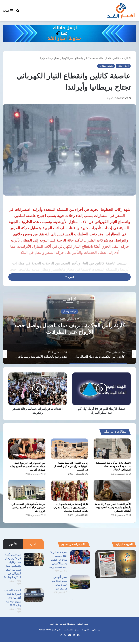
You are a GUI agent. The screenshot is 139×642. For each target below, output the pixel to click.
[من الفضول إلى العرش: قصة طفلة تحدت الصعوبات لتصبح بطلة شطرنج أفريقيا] (26, 448)
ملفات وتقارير (106, 66)
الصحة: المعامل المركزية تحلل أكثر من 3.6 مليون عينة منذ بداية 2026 (12, 598)
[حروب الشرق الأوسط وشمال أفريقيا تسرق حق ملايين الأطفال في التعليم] (69, 448)
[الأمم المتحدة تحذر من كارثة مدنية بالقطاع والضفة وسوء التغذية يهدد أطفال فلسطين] (112, 490)
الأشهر (13, 544)
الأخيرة (33, 544)
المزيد (114, 58)
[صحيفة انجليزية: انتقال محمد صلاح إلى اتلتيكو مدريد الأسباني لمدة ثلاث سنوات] (80, 557)
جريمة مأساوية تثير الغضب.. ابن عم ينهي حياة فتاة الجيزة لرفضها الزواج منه (28, 507)
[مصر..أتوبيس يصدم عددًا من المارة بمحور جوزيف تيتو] (80, 582)
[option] (69, 328)
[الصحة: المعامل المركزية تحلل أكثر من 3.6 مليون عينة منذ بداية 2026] (34, 595)
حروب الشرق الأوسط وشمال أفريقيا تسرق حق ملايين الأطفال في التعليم (71, 466)
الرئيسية (124, 58)
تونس (69, 311)
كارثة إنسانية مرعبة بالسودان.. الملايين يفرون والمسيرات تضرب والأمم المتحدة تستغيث (70, 507)
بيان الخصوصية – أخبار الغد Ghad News (59, 629)
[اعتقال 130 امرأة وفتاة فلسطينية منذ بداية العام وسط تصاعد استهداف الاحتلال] (112, 448)
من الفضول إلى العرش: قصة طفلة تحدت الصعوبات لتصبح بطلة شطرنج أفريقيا (27, 466)
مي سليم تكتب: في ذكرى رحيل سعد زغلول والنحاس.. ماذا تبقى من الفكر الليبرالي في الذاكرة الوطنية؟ (12, 566)
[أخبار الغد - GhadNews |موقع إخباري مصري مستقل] (120, 11)
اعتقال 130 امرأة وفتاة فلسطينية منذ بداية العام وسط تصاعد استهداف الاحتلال (113, 466)
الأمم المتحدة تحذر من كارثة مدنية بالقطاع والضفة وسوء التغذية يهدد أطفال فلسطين (113, 507)
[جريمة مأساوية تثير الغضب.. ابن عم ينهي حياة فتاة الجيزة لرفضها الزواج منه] (26, 490)
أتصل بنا (85, 629)
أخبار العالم (104, 58)
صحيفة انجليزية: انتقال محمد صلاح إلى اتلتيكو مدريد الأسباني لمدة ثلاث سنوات (58, 560)
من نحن (96, 629)
